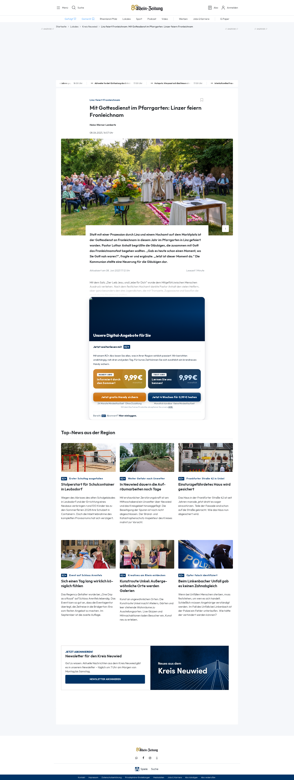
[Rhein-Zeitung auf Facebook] (143, 758)
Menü (64, 7)
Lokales (74, 26)
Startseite (61, 26)
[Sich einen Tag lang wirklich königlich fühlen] (88, 554)
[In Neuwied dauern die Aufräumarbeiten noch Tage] (147, 457)
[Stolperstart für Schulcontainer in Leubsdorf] (88, 457)
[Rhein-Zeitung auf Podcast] (157, 758)
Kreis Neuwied (89, 26)
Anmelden (232, 7)
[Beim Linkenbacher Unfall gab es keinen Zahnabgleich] (205, 554)
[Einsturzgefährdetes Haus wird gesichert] (205, 457)
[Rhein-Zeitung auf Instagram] (150, 758)
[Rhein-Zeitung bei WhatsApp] (136, 758)
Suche (81, 7)
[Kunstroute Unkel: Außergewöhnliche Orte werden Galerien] (147, 554)
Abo (216, 7)
